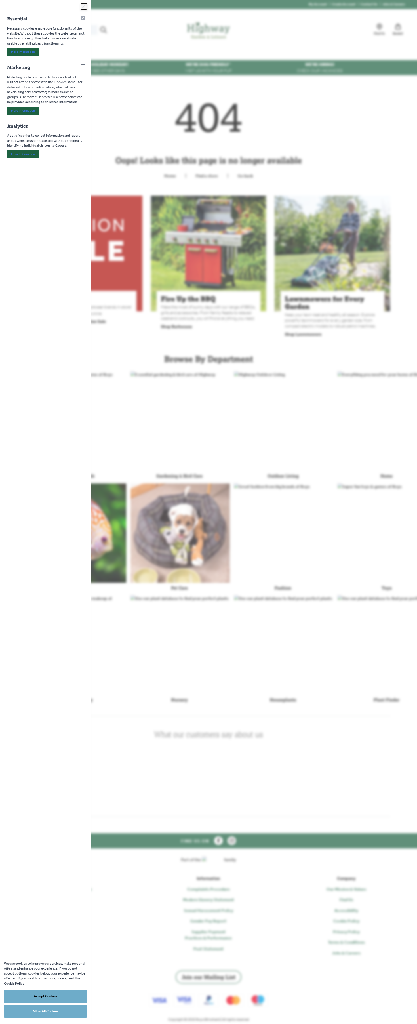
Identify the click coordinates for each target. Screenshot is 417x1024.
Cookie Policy (14, 983)
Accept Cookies (45, 996)
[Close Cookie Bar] (84, 6)
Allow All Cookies (45, 1011)
